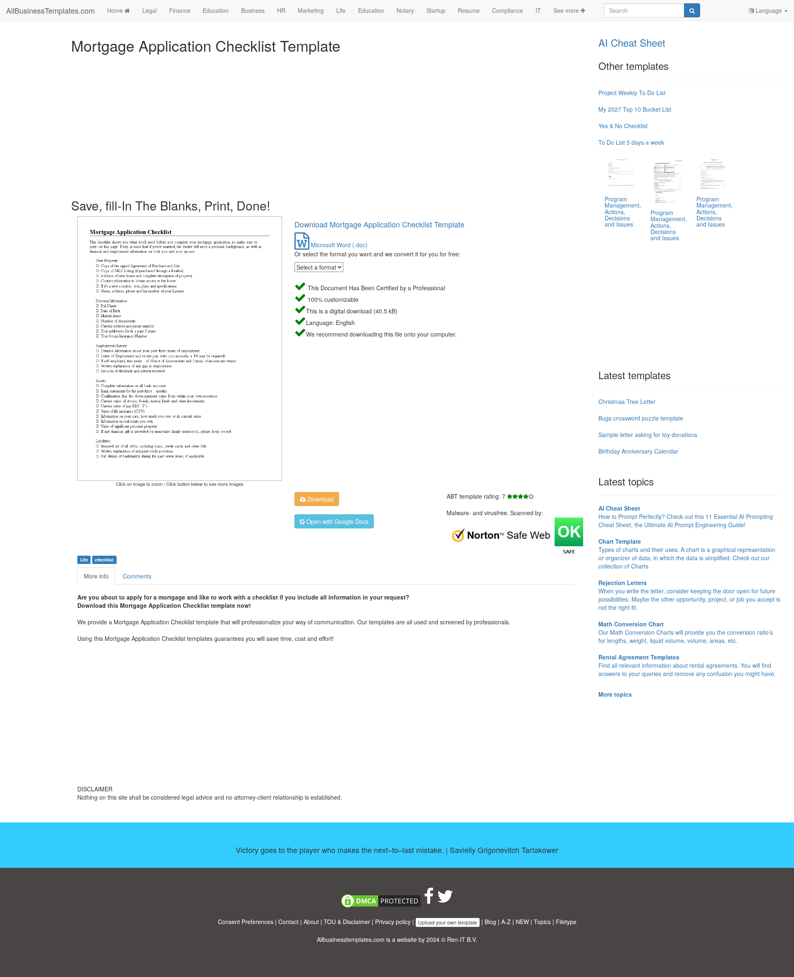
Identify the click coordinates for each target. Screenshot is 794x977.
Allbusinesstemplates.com (351, 939)
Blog (490, 921)
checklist (104, 560)
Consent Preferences (245, 921)
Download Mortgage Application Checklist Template (379, 224)
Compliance (507, 10)
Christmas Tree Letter (626, 401)
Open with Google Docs (336, 521)
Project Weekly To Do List (631, 92)
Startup (435, 10)
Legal (149, 10)
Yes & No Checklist (623, 126)
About (311, 921)
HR (281, 10)
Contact (288, 921)
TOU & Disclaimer (347, 921)
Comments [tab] (137, 576)
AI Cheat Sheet (631, 42)
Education (216, 10)
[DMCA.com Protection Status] (381, 900)
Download (320, 499)
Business (253, 10)
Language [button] (769, 10)
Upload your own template (447, 922)
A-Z (506, 921)
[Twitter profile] (445, 900)
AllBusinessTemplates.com (50, 10)
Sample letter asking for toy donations (647, 434)
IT (538, 10)
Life (341, 10)
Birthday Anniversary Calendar (638, 451)
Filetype (566, 921)
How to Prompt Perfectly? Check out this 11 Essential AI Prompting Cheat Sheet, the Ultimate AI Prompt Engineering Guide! (685, 516)
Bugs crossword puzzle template (640, 418)
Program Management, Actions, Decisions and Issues (623, 212)
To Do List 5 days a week (631, 142)
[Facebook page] (429, 900)
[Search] (692, 10)
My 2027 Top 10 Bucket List (634, 109)
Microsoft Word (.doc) (338, 245)
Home (115, 10)
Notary (405, 10)
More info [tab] (96, 576)
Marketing (311, 10)
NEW (522, 921)
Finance (179, 10)
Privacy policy (393, 921)
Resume (469, 10)
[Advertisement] (319, 124)
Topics (542, 921)
